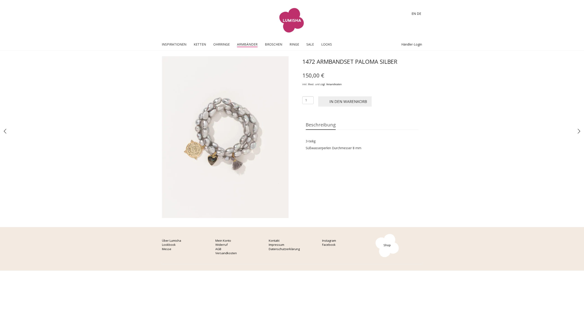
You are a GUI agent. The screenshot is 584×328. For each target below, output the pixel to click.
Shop (387, 245)
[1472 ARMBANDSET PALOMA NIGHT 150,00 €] (5, 131)
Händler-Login (411, 44)
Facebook (329, 245)
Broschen (273, 44)
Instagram (329, 240)
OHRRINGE (221, 44)
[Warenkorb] (388, 44)
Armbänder (247, 44)
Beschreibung (321, 125)
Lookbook (169, 245)
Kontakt (274, 240)
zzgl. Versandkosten (331, 84)
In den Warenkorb (348, 101)
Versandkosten (226, 253)
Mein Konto (223, 240)
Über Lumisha (171, 240)
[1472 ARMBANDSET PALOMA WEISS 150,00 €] (579, 131)
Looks (326, 44)
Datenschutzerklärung (284, 249)
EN (414, 13)
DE (419, 13)
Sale (310, 44)
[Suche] (393, 44)
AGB (218, 249)
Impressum (276, 245)
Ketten (200, 44)
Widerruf (221, 245)
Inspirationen (174, 44)
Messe (166, 249)
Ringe (294, 44)
